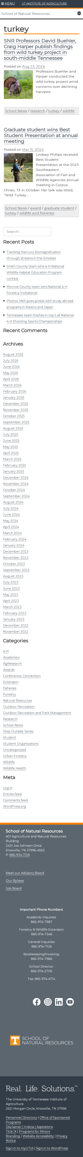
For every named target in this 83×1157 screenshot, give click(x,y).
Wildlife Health (14, 768)
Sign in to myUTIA (19, 1148)
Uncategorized (14, 750)
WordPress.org (14, 806)
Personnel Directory (21, 1117)
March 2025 (12, 459)
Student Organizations (20, 743)
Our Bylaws (15, 881)
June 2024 (11, 514)
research (37, 111)
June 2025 (11, 441)
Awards (8, 670)
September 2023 (16, 570)
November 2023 (15, 558)
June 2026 (11, 367)
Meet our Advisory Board (25, 873)
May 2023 (10, 594)
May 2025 (10, 447)
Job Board (14, 888)
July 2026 (10, 360)
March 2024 (12, 533)
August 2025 (13, 428)
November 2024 (15, 484)
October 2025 (14, 416)
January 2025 (13, 471)
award (35, 208)
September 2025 (16, 422)
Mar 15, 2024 (33, 149)
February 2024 (14, 539)
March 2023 (12, 607)
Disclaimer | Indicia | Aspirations (29, 1127)
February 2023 (14, 613)
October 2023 (14, 564)
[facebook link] (37, 1002)
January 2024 (13, 545)
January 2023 (13, 619)
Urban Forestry (15, 756)
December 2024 (15, 477)
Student (9, 737)
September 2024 (16, 496)
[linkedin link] (59, 1002)
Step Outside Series (18, 731)
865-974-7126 (19, 855)
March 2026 (12, 385)
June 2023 (11, 588)
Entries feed (12, 794)
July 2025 (10, 434)
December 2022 (15, 625)
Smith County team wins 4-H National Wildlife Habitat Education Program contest (35, 272)
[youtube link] (70, 1002)
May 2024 (10, 521)
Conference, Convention (22, 676)
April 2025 (11, 453)
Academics (11, 657)
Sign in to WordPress (52, 1148)
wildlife (69, 111)
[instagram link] (48, 1002)
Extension (10, 682)
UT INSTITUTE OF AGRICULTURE (44, 3)
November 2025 (15, 410)
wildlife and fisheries (36, 213)
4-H (6, 651)
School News (13, 725)
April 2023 (11, 601)
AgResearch (12, 663)
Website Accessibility (38, 1136)
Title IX (11, 1131)
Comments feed (15, 800)
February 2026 (14, 391)
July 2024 (10, 508)
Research (10, 719)
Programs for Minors (34, 1131)
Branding (13, 1136)
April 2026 (11, 379)
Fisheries (9, 688)
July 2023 (10, 582)
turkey (53, 111)
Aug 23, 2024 (33, 66)
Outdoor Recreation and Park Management (37, 713)
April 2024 (11, 527)
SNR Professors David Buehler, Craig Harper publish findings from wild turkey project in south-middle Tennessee (40, 49)
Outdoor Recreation (19, 707)
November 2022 (15, 631)
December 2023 (15, 551)
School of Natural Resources (26, 14)
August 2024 (13, 502)
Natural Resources (17, 700)
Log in (7, 788)
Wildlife (9, 762)
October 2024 (14, 490)
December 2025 (15, 404)
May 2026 (10, 373)
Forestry (9, 694)
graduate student (59, 208)
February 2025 (14, 465)
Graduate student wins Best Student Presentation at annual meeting (41, 135)
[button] (8, 4)
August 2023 (13, 576)
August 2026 (13, 354)
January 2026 (13, 397)
